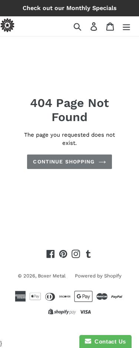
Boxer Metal (52, 276)
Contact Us (108, 341)
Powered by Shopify (98, 276)
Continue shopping (64, 162)
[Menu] (126, 26)
